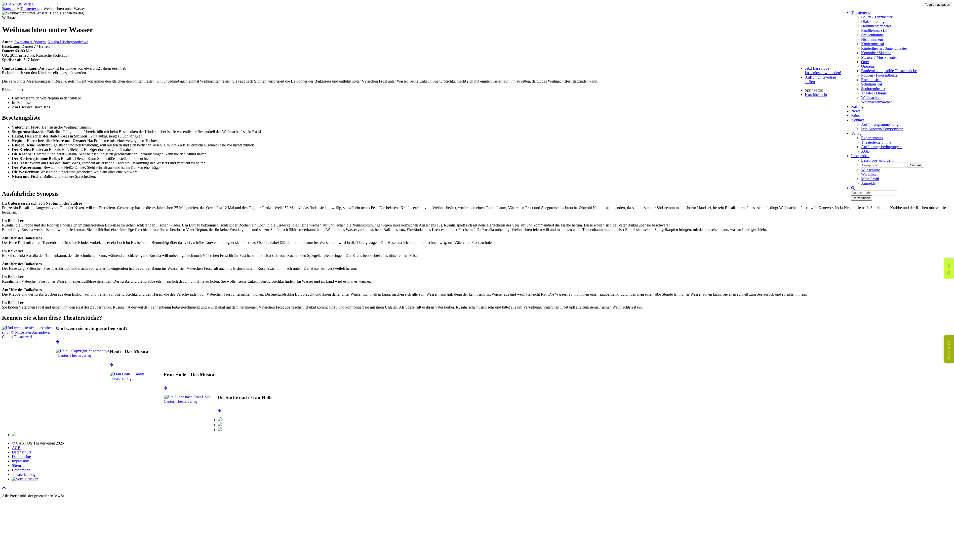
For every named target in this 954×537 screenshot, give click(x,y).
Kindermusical (872, 44)
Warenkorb (869, 174)
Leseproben (860, 156)
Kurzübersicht (816, 94)
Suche (948, 268)
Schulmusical (871, 84)
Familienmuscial (874, 30)
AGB (865, 151)
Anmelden (869, 183)
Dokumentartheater (876, 26)
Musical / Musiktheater (879, 57)
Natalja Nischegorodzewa (68, 42)
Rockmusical (871, 80)
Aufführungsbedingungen (881, 147)
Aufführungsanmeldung (880, 124)
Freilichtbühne (872, 35)
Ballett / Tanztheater (876, 17)
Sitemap (18, 465)
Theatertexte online (876, 142)
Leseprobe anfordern (877, 160)
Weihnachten (871, 97)
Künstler (858, 115)
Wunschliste (870, 170)
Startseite (9, 8)
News (855, 111)
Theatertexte (861, 12)
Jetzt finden (861, 198)
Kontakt (857, 120)
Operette (867, 66)
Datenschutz (21, 452)
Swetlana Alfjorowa (30, 42)
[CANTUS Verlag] (18, 4)
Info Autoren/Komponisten (882, 129)
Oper (865, 62)
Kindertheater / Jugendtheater (884, 48)
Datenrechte (21, 456)
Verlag (856, 133)
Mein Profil (870, 179)
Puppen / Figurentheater (880, 75)
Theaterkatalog (23, 474)
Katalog (857, 106)
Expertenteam (872, 138)
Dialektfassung (872, 21)
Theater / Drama (874, 93)
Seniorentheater (873, 89)
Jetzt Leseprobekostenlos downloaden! (823, 70)
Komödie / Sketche (876, 53)
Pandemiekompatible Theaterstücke (889, 71)
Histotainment (872, 39)
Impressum (20, 461)
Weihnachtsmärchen (877, 102)
